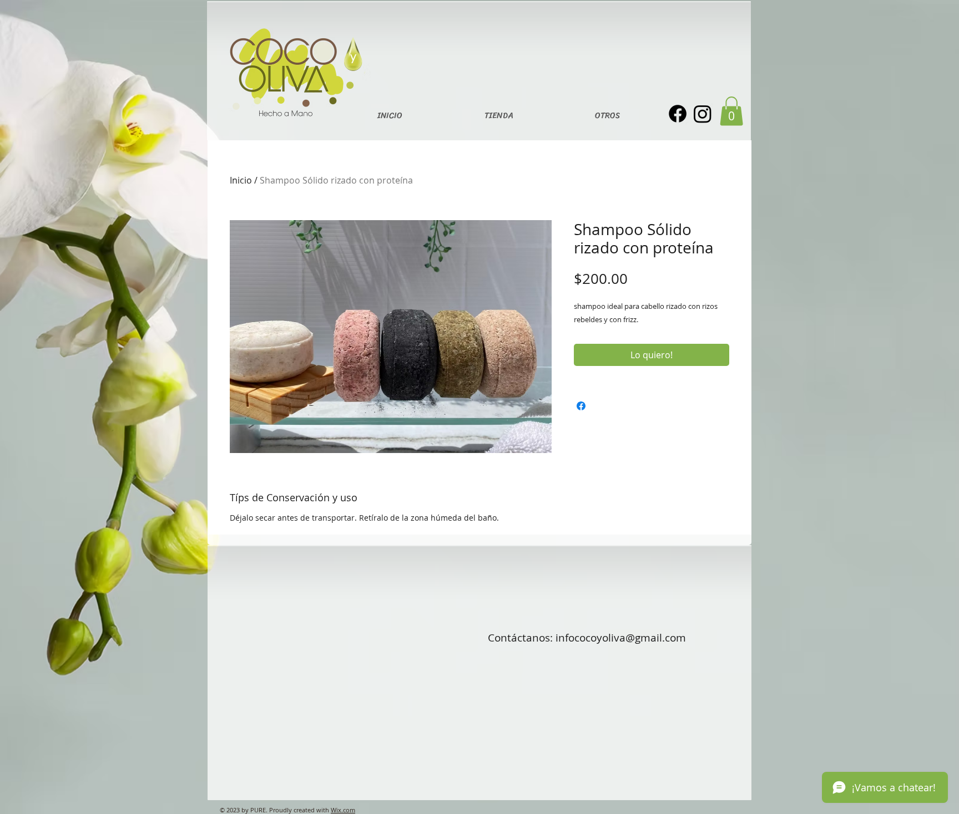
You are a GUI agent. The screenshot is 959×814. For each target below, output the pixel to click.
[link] (731, 111)
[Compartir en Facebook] (581, 406)
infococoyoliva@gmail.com (621, 637)
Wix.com (343, 810)
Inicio (241, 180)
